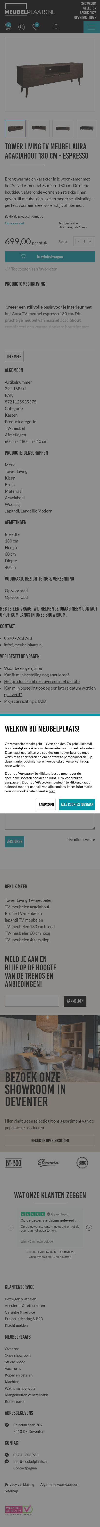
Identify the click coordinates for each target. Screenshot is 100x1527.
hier (52, 791)
